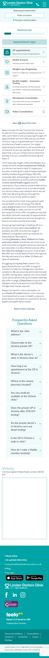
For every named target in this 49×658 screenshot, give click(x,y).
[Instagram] (23, 595)
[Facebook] (7, 595)
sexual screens (14, 206)
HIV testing (9, 209)
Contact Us (9, 637)
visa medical (30, 228)
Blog (8, 568)
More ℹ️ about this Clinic (24, 123)
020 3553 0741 (20, 560)
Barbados (15, 239)
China (23, 239)
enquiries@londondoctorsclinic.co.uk (23, 564)
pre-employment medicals (33, 165)
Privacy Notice (33, 634)
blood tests (26, 280)
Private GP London (14, 293)
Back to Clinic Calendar (24, 308)
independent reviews (16, 623)
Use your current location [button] (25, 20)
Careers (35, 637)
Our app (10, 572)
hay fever (23, 263)
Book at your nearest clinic (24, 10)
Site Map (8, 640)
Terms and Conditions (14, 634)
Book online (11, 556)
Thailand (31, 239)
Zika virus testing (14, 250)
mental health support (20, 182)
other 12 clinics (32, 256)
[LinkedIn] (15, 595)
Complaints (23, 637)
